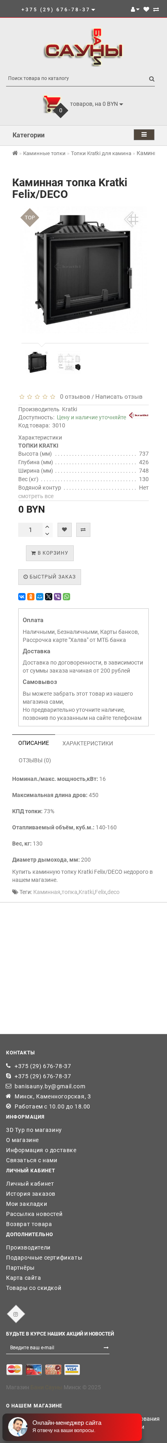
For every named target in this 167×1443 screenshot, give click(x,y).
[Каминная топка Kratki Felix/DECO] (37, 362)
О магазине (22, 1140)
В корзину (52, 553)
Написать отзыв (119, 396)
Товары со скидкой (33, 1288)
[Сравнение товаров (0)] (156, 9)
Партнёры (20, 1267)
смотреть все (36, 496)
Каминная (46, 892)
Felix (100, 892)
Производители (28, 1247)
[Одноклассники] (30, 596)
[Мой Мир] (39, 596)
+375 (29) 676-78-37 (43, 1066)
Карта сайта (23, 1278)
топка (69, 892)
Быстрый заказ (52, 577)
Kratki (69, 409)
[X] (48, 596)
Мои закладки (26, 1204)
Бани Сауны (46, 1387)
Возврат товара (29, 1224)
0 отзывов (73, 396)
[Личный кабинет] (135, 9)
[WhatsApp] (66, 596)
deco (113, 892)
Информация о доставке (41, 1150)
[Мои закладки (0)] (146, 9)
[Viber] (57, 596)
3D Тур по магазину (34, 1130)
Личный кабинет (30, 1183)
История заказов (31, 1194)
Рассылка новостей (34, 1214)
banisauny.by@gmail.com (50, 1086)
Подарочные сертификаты (44, 1257)
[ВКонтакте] (22, 596)
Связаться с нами (32, 1160)
